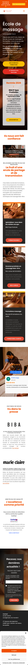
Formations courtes (14, 339)
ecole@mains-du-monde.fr (11, 618)
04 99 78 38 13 (7, 616)
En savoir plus (13, 120)
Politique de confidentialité (18, 662)
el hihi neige (15, 378)
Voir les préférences (14, 659)
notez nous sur (15, 372)
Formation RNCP (14, 240)
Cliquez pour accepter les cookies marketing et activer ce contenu (14, 151)
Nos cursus (14, 285)
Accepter (14, 651)
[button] (25, 633)
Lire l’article (15, 448)
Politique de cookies (7, 662)
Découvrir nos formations (13, 64)
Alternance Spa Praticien (13, 71)
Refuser (14, 655)
